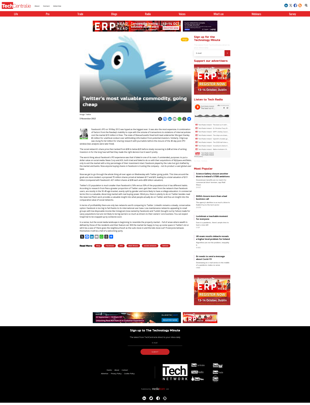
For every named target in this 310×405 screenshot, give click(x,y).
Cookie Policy (129, 373)
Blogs (114, 14)
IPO (121, 246)
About (37, 6)
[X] (160, 119)
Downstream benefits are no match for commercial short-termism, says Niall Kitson (211, 182)
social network (150, 246)
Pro (47, 14)
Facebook (110, 246)
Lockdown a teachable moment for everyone (212, 217)
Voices (182, 14)
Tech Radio (197, 161)
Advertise (57, 6)
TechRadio (204, 161)
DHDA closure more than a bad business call (211, 197)
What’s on (218, 14)
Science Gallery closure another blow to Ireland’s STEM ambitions (213, 175)
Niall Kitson (133, 246)
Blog (98, 246)
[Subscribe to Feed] (300, 5)
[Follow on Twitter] (291, 5)
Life (16, 14)
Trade (80, 14)
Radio (148, 14)
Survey (292, 14)
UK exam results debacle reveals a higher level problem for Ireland (213, 237)
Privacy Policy (116, 373)
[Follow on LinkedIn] (286, 5)
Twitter (165, 246)
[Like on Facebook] (295, 5)
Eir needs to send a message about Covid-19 (210, 257)
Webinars (256, 14)
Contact (46, 6)
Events (109, 370)
